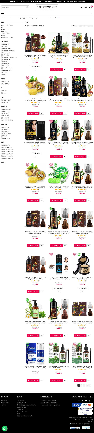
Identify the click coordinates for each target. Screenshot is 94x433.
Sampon (3, 27)
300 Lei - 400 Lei (7, 158)
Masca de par (6, 70)
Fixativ (4, 72)
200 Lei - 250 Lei (7, 154)
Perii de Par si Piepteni (7, 37)
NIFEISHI (5, 131)
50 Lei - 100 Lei (7, 147)
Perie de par (6, 63)
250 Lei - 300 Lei (7, 156)
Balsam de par (7, 48)
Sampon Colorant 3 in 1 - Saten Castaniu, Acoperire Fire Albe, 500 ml (35, 278)
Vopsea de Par (5, 33)
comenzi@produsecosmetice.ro (27, 405)
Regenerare (6, 109)
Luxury (4, 102)
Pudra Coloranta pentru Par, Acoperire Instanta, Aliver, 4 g (82, 278)
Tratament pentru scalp (9, 57)
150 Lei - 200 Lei (7, 151)
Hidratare (5, 118)
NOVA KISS (6, 133)
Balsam (5, 55)
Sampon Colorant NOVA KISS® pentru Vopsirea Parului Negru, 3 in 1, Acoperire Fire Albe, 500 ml (82, 99)
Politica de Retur (21, 409)
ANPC (18, 413)
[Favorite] (35, 69)
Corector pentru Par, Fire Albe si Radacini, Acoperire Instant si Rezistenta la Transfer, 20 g (35, 143)
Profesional (6, 100)
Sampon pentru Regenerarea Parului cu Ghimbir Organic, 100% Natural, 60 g (35, 186)
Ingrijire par (4, 31)
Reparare (5, 111)
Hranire (5, 113)
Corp (4, 93)
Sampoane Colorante (7, 25)
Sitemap (90, 421)
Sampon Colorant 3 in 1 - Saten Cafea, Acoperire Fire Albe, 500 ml (35, 232)
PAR (59, 18)
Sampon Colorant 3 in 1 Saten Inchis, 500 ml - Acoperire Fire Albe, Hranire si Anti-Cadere (58, 99)
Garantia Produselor (22, 411)
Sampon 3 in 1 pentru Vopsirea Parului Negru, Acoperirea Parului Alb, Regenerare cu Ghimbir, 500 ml (59, 56)
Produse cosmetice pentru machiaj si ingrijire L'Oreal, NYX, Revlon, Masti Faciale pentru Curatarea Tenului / (30, 18)
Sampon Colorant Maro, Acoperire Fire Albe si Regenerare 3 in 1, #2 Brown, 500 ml (82, 186)
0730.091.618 (22, 403)
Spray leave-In (6, 68)
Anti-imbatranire (7, 120)
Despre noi (4, 400)
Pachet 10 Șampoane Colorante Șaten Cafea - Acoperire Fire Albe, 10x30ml (82, 322)
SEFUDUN (5, 138)
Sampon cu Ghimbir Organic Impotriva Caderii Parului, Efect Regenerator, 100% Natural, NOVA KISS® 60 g (35, 99)
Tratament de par (7, 50)
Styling (3, 35)
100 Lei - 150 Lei (7, 149)
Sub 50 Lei (6, 145)
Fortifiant (5, 116)
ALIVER (5, 81)
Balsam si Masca (5, 29)
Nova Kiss (5, 83)
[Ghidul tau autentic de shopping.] (86, 427)
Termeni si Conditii (6, 403)
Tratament (5, 52)
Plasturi (5, 65)
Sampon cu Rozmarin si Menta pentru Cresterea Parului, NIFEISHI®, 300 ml (35, 322)
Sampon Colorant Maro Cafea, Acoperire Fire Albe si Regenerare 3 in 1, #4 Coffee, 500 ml (58, 232)
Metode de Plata (21, 407)
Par (4, 90)
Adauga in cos (56, 69)
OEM (4, 136)
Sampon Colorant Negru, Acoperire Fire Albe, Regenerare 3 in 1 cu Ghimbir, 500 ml (58, 143)
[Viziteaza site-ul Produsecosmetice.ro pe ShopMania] (75, 428)
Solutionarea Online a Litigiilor (25, 416)
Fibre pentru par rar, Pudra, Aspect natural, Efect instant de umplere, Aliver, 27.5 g (58, 278)
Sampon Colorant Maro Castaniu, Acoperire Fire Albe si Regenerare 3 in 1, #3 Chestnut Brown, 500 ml (58, 322)
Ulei (4, 46)
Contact (3, 405)
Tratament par (6, 59)
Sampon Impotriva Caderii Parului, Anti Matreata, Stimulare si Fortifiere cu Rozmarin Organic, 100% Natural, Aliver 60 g (59, 186)
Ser (4, 74)
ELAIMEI (5, 129)
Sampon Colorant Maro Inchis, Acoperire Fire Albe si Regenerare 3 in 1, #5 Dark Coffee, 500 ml (82, 143)
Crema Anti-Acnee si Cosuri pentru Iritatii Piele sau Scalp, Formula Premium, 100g (35, 367)
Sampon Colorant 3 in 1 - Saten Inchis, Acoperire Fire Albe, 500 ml (82, 232)
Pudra (4, 61)
